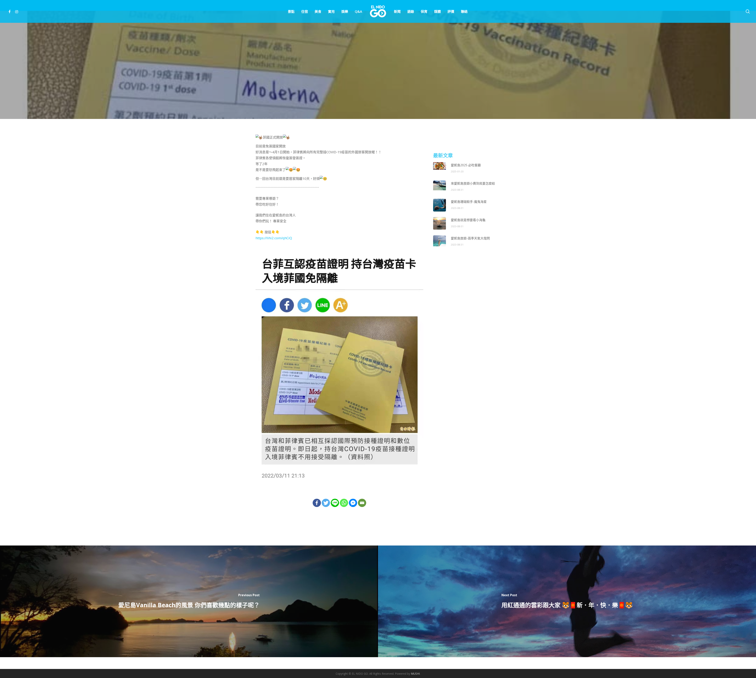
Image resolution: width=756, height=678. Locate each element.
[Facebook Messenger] (353, 503)
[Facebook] (317, 503)
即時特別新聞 (369, 91)
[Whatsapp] (344, 503)
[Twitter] (326, 503)
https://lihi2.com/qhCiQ (274, 238)
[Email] (362, 503)
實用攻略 (389, 91)
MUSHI (415, 673)
